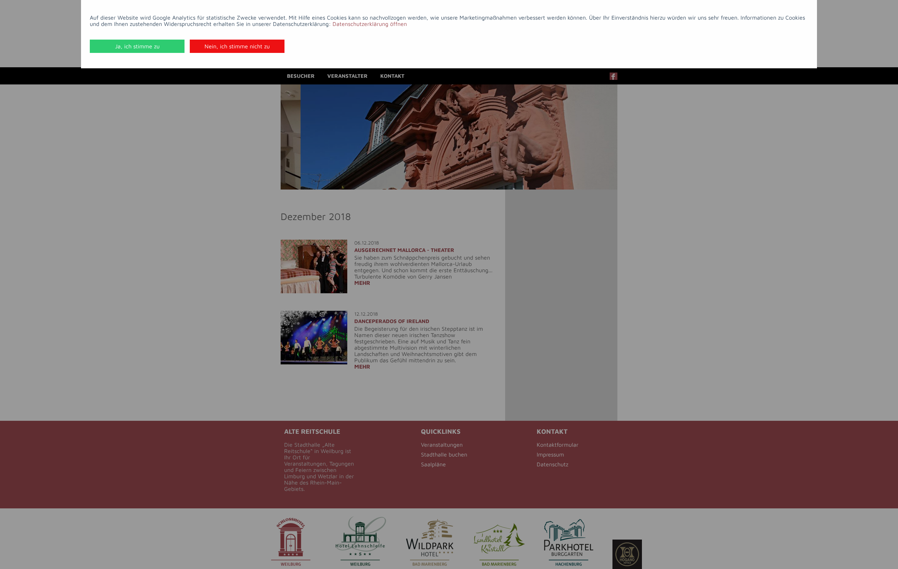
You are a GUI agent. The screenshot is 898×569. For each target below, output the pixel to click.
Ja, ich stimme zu (137, 46)
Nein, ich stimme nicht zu (237, 46)
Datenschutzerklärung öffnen (370, 24)
